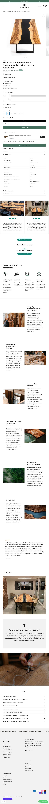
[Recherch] (43, 6)
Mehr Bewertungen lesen (24, 239)
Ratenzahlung (8, 83)
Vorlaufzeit (5, 151)
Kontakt (4, 784)
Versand (4, 776)
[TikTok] (32, 750)
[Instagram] (29, 750)
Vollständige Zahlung (9, 81)
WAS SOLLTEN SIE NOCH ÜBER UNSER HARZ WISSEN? (15, 715)
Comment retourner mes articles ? (11, 705)
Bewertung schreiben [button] (24, 253)
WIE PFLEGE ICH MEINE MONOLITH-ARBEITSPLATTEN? (16, 721)
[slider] (10, 96)
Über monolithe (28, 765)
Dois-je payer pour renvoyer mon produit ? (13, 702)
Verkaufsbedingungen (7, 781)
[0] (45, 6)
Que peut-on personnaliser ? (9, 696)
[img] (12, 218)
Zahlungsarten (6, 777)
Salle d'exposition (29, 770)
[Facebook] (26, 750)
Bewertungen (28, 768)
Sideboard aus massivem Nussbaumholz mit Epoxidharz (20, 135)
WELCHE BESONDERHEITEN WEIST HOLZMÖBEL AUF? (15, 718)
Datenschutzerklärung (7, 779)
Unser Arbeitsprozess (29, 766)
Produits (27, 763)
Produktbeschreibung (8, 148)
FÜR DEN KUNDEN (7, 773)
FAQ (4, 783)
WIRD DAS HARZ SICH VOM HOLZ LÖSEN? (13, 712)
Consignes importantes (8, 190)
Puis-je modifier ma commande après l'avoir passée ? (15, 699)
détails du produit (7, 154)
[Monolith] (24, 6)
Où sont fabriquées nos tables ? (10, 709)
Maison (4, 11)
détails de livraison (7, 194)
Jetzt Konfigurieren (24, 145)
